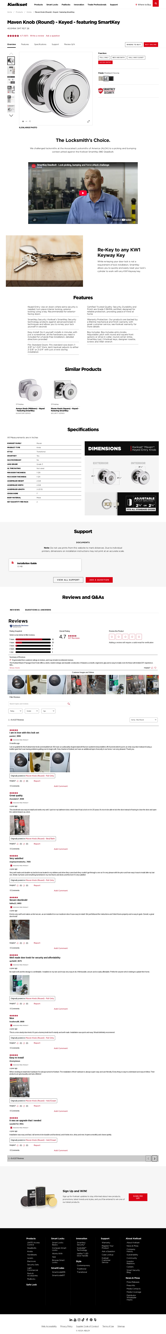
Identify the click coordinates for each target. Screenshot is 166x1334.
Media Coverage (134, 1292)
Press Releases (133, 1282)
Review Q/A (69, 44)
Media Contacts (133, 1289)
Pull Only (104, 57)
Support (114, 5)
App (54, 1257)
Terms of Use (108, 1326)
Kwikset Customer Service (106, 1260)
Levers (30, 1258)
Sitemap (121, 1326)
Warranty (106, 1243)
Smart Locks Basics (57, 1244)
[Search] (156, 3)
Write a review (37, 36)
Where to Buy (144, 5)
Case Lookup (107, 1255)
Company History (131, 1250)
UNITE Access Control (33, 1244)
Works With (57, 1254)
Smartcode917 (58, 1275)
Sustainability (132, 1255)
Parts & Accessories (32, 1274)
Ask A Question (99, 580)
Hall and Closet (136, 57)
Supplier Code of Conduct (87, 1326)
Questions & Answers (38, 610)
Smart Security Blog (133, 1271)
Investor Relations (130, 1262)
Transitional (82, 1272)
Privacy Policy (66, 1326)
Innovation (79, 5)
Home (9, 12)
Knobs (29, 12)
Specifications (40, 44)
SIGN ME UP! (138, 1197)
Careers (130, 1267)
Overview (11, 44)
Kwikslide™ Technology (82, 1249)
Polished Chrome (108, 73)
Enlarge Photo (29, 127)
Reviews (15, 610)
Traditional (81, 1269)
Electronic (31, 1261)
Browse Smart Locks (58, 1261)
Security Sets (33, 1265)
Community (132, 1258)
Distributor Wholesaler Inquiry (131, 1297)
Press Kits (131, 1285)
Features (25, 44)
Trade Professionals (97, 5)
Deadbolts (31, 1248)
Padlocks (66, 5)
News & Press (132, 1246)
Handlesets (32, 1255)
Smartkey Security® (81, 1244)
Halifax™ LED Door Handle (82, 1255)
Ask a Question (108, 1251)
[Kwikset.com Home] (17, 4)
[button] (151, 44)
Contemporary (83, 1265)
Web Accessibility (49, 1326)
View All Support (68, 580)
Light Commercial (32, 1269)
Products (38, 5)
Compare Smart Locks (59, 1249)
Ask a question (53, 36)
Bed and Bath (119, 57)
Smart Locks (52, 5)
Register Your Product (107, 1247)
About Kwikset (133, 1243)
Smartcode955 (58, 1272)
